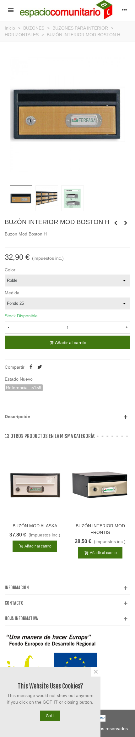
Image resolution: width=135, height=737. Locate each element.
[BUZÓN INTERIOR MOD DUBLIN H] (115, 223)
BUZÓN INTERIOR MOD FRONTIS (100, 529)
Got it (50, 716)
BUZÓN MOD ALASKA (35, 525)
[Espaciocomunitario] (67, 10)
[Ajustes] (124, 10)
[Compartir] (30, 367)
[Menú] (11, 10)
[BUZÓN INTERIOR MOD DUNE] (125, 223)
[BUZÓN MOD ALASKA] (35, 485)
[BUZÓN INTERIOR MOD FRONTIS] (100, 485)
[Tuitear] (39, 367)
